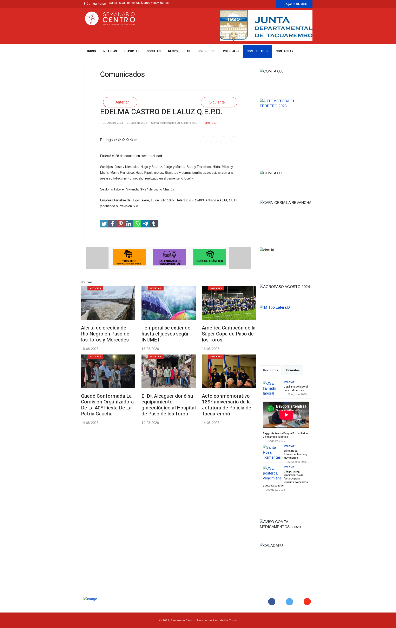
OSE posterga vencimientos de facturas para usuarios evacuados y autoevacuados (285, 479)
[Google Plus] (223, 139)
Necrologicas (179, 51)
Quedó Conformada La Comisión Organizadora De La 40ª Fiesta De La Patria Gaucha (107, 404)
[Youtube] (256, 3)
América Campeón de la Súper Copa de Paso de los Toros (229, 334)
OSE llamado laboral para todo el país (296, 388)
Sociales (154, 51)
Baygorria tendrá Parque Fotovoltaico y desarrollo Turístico (285, 435)
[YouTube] (308, 601)
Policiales (231, 51)
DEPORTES (131, 51)
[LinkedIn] (233, 139)
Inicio (91, 51)
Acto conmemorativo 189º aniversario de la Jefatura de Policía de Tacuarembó (226, 404)
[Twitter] (213, 139)
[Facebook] (203, 139)
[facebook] (244, 3)
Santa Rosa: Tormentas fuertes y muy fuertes (139, 2)
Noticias (95, 288)
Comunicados (257, 51)
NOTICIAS (110, 51)
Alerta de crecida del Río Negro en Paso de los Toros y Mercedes (105, 334)
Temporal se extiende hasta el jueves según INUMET (165, 334)
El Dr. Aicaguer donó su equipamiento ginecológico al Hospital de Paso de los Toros (168, 404)
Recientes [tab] (270, 370)
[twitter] (250, 3)
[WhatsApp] (268, 3)
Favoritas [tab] (293, 370)
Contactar (284, 51)
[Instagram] (262, 3)
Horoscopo (207, 51)
